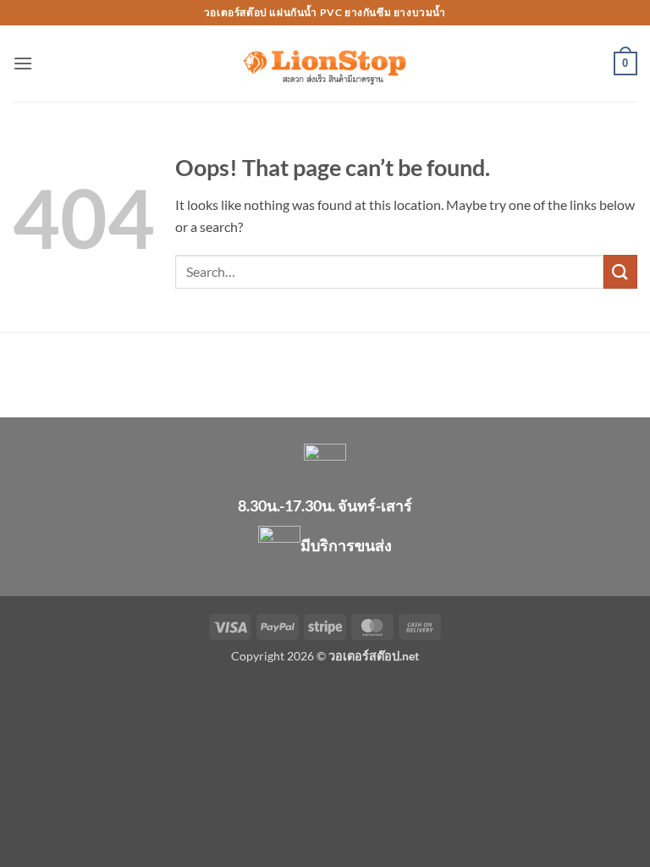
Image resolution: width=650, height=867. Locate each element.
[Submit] (620, 271)
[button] (23, 63)
